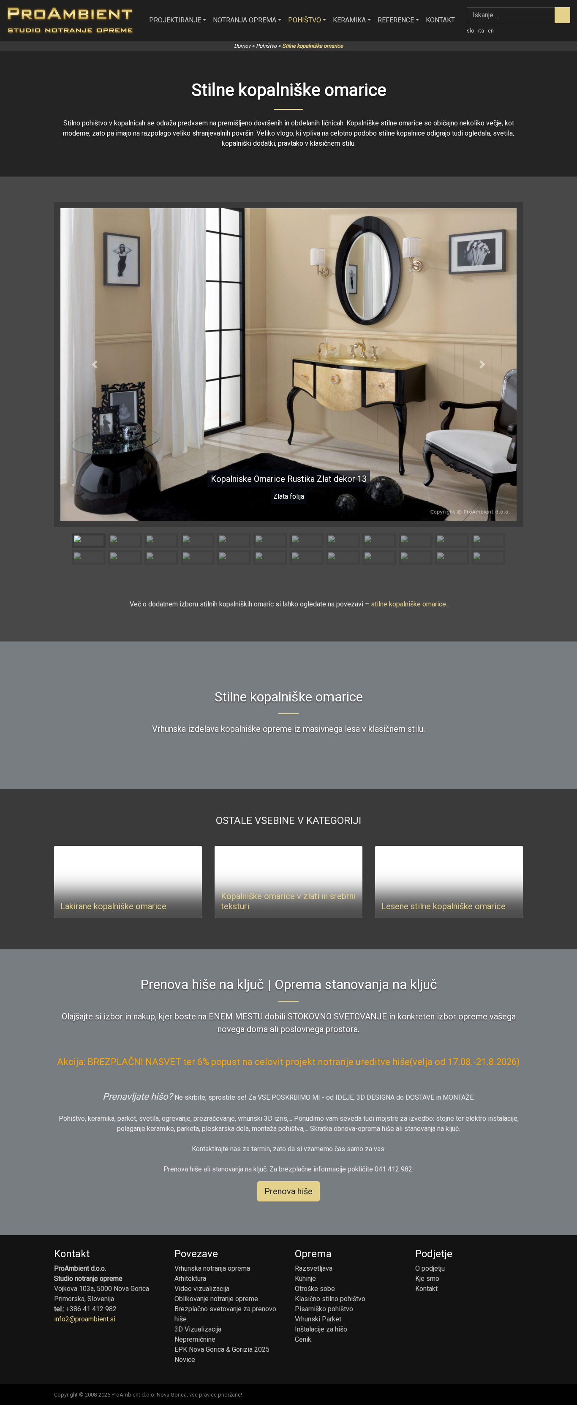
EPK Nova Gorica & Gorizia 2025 (221, 1349)
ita (481, 30)
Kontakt (440, 20)
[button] (94, 364)
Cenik (303, 1339)
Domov (242, 46)
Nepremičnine (194, 1339)
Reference (396, 20)
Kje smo (427, 1279)
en (491, 30)
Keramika (349, 20)
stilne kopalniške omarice (408, 604)
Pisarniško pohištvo (324, 1309)
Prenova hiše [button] (288, 1191)
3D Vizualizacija (197, 1329)
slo (470, 30)
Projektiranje (175, 20)
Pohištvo (304, 20)
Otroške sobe (315, 1289)
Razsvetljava (313, 1268)
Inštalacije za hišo (321, 1329)
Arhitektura (190, 1279)
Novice (184, 1360)
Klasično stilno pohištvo (330, 1299)
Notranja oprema (244, 20)
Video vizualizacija (201, 1289)
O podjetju (430, 1268)
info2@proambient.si (84, 1319)
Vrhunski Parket (318, 1319)
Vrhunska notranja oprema (212, 1268)
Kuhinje (305, 1279)
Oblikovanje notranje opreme (216, 1299)
